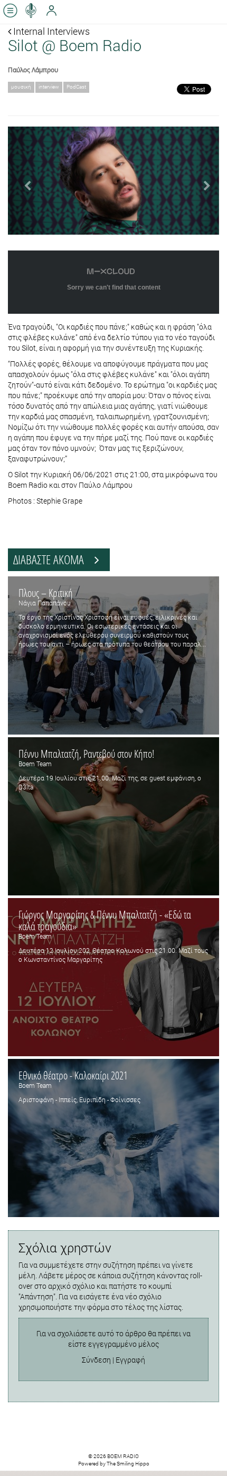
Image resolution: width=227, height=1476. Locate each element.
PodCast (76, 86)
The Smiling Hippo (128, 1463)
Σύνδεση (96, 1360)
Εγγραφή (130, 1360)
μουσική (21, 86)
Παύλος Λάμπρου (33, 69)
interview (49, 86)
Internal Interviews (50, 31)
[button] (24, 181)
